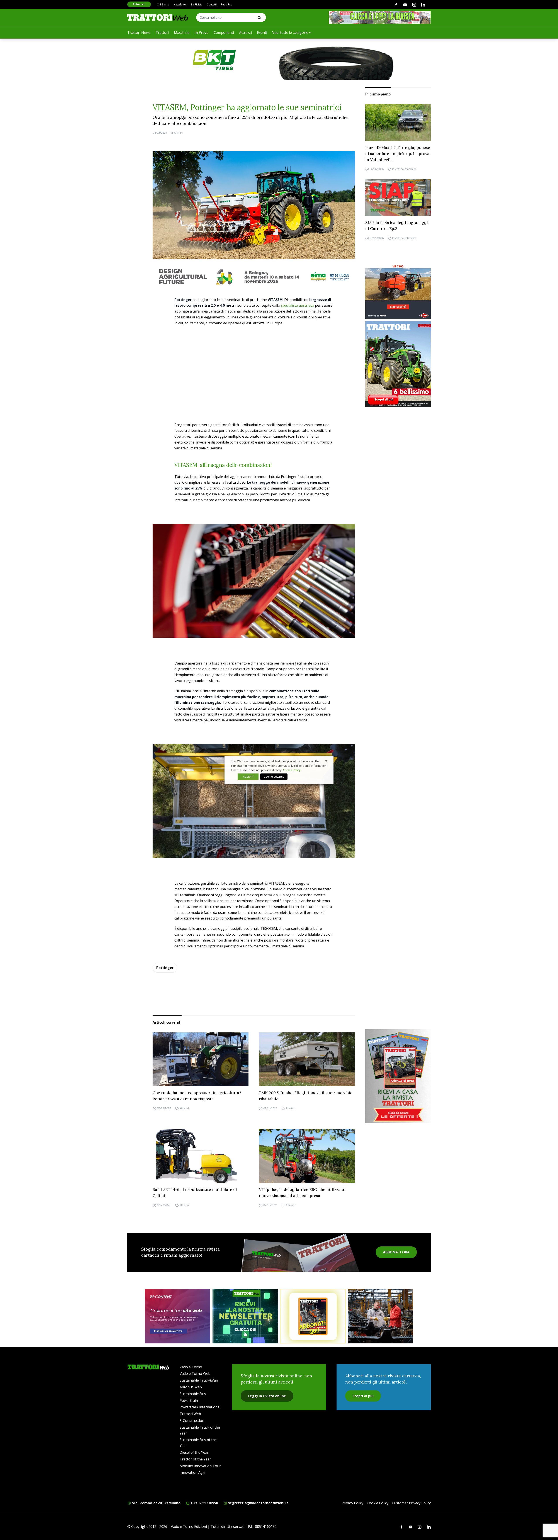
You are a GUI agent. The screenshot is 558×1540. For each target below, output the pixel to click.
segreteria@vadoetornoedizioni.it (257, 1503)
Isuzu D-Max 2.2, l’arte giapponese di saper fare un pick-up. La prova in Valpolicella (397, 153)
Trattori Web (190, 1413)
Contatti (212, 4)
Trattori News (138, 32)
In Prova (201, 32)
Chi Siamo (163, 4)
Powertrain (189, 1400)
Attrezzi (245, 32)
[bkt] (279, 60)
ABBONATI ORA (396, 1252)
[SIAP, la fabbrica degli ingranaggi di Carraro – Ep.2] (398, 197)
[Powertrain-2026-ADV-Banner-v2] (380, 1316)
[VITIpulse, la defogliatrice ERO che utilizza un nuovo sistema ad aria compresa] (307, 1156)
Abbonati (139, 4)
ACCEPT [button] (248, 776)
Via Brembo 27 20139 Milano (155, 1503)
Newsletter (180, 4)
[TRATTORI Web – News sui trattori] (157, 17)
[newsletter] (245, 1316)
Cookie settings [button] (274, 776)
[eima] (254, 276)
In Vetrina (398, 169)
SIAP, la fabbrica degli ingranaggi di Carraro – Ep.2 (396, 225)
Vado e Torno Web (195, 1373)
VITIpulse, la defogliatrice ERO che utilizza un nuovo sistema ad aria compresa (303, 1192)
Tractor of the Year (195, 1459)
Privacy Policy (352, 1503)
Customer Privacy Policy (411, 1503)
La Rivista (196, 4)
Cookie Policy (377, 1503)
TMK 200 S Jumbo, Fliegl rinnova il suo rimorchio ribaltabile (305, 1095)
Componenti (224, 32)
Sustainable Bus (193, 1393)
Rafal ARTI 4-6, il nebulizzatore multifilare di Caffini (195, 1192)
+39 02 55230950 (204, 1503)
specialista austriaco (297, 305)
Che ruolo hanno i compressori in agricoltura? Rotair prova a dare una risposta (197, 1095)
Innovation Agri (192, 1472)
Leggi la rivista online (267, 1396)
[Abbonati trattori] (312, 1316)
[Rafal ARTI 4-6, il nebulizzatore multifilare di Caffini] (200, 1156)
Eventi (262, 32)
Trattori (162, 32)
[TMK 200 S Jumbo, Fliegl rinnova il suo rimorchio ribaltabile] (307, 1059)
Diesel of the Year (194, 1452)
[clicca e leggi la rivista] (380, 17)
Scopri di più (363, 1396)
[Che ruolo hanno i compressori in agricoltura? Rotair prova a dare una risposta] (200, 1059)
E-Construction (192, 1420)
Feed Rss (226, 4)
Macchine (181, 32)
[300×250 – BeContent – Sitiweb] (177, 1316)
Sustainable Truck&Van (199, 1380)
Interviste (410, 238)
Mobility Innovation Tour (200, 1466)
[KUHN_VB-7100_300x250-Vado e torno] (398, 291)
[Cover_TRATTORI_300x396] (398, 364)
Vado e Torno (191, 1367)
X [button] (326, 761)
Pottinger (165, 967)
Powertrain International (200, 1407)
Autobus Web (191, 1387)
